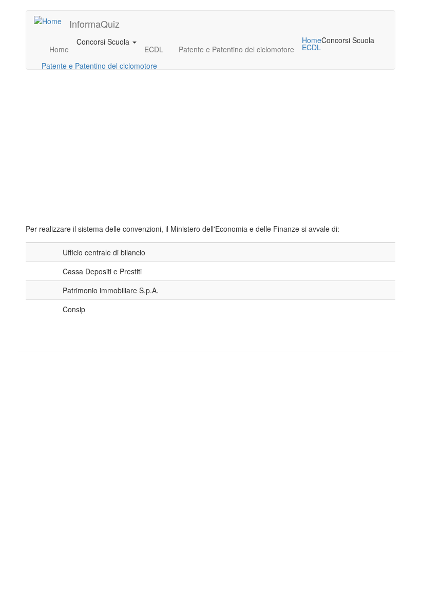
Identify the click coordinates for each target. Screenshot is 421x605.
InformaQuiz (94, 23)
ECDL (153, 49)
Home (59, 49)
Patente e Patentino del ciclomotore (236, 49)
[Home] (51, 20)
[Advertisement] (210, 152)
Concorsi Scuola (103, 41)
